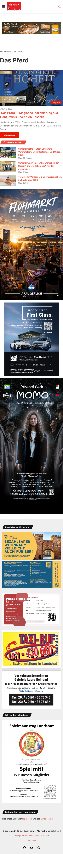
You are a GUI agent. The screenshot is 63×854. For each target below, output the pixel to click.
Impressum (27, 819)
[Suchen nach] (59, 7)
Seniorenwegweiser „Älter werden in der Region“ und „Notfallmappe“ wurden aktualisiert (38, 166)
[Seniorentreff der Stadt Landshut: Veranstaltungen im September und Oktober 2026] (8, 152)
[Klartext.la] (14, 6)
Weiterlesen (10, 135)
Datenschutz (47, 819)
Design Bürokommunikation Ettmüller (32, 835)
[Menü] (3, 7)
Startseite (6, 51)
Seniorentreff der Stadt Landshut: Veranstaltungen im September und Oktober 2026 (40, 152)
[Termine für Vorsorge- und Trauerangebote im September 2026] (8, 180)
